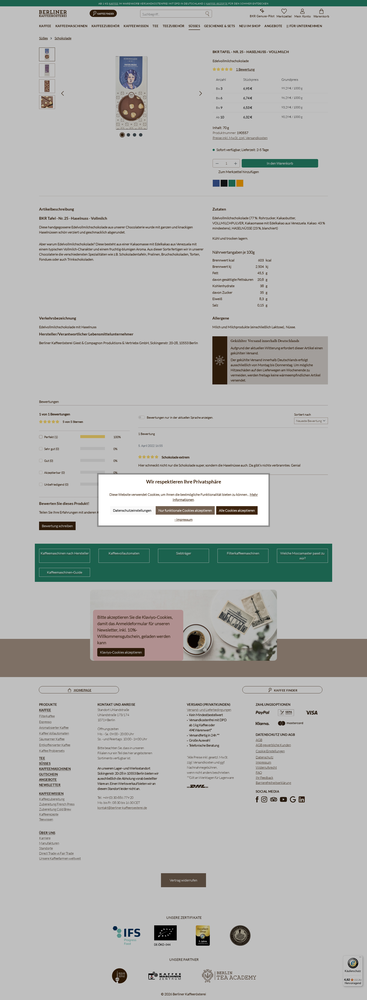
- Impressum (184, 519)
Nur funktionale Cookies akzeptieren (185, 510)
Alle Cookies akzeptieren (237, 510)
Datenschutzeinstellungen (132, 510)
